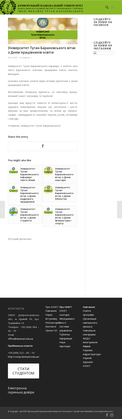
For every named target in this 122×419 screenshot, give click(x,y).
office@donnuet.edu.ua (20, 338)
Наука (48, 314)
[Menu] (112, 7)
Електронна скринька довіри (21, 390)
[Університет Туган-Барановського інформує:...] (119, 209)
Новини (26, 57)
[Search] (105, 7)
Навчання (51, 310)
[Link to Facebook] (107, 415)
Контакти (50, 326)
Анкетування (90, 342)
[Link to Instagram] (111, 415)
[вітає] (43, 31)
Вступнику (51, 318)
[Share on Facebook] (42, 146)
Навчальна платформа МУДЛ (89, 334)
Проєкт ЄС (51, 330)
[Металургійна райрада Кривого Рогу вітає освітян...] (2, 209)
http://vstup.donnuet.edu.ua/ (23, 356)
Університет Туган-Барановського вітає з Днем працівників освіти (41, 50)
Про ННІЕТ (51, 306)
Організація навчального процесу (90, 322)
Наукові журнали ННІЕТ (88, 361)
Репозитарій (52, 322)
